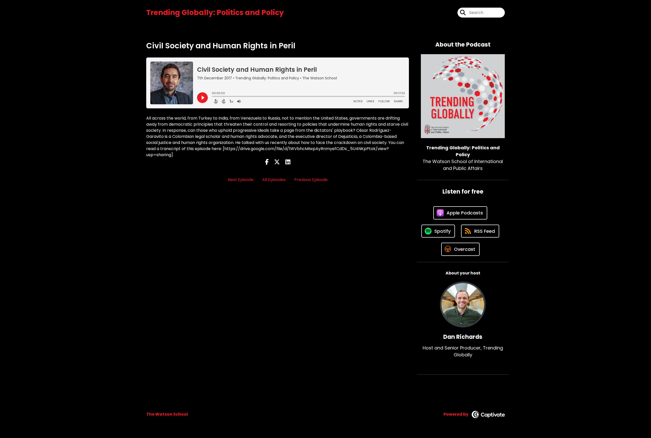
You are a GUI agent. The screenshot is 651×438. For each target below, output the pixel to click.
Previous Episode (311, 180)
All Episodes (274, 180)
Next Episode (241, 180)
